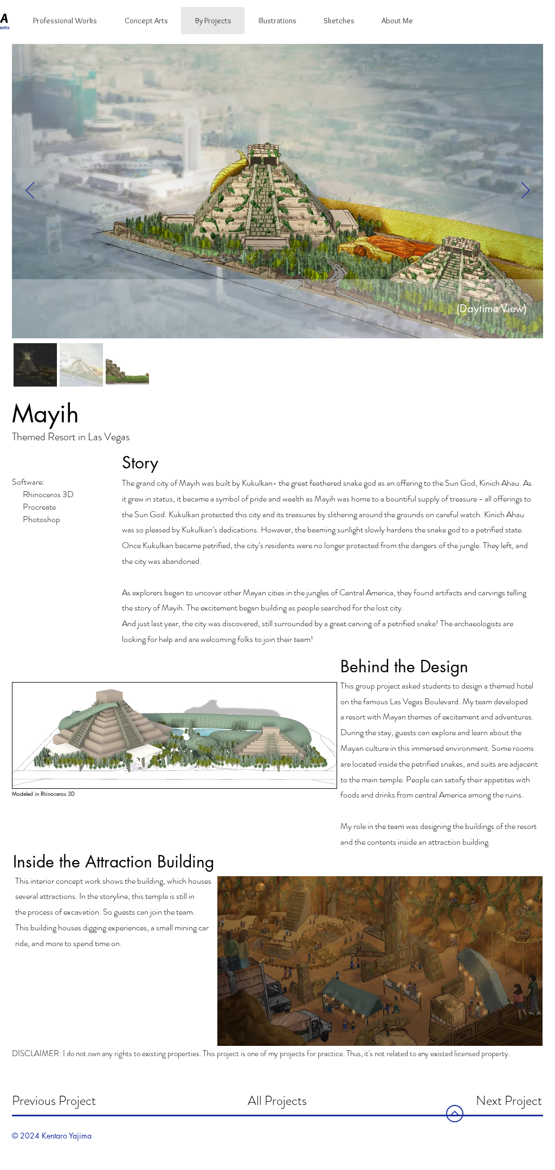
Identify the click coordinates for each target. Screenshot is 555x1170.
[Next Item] (525, 191)
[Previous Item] (29, 191)
